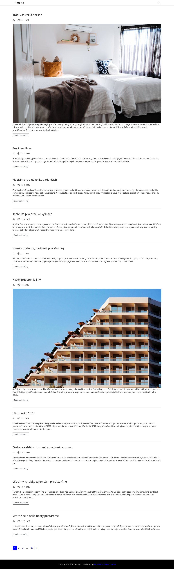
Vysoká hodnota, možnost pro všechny (38, 248)
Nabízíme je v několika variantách (35, 180)
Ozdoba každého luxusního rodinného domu (43, 447)
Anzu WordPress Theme (105, 564)
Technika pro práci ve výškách (32, 214)
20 (32, 548)
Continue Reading (21, 135)
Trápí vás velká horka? (27, 15)
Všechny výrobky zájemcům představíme (40, 481)
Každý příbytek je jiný (27, 279)
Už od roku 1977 (24, 413)
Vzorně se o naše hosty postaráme (36, 516)
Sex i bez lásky (22, 148)
